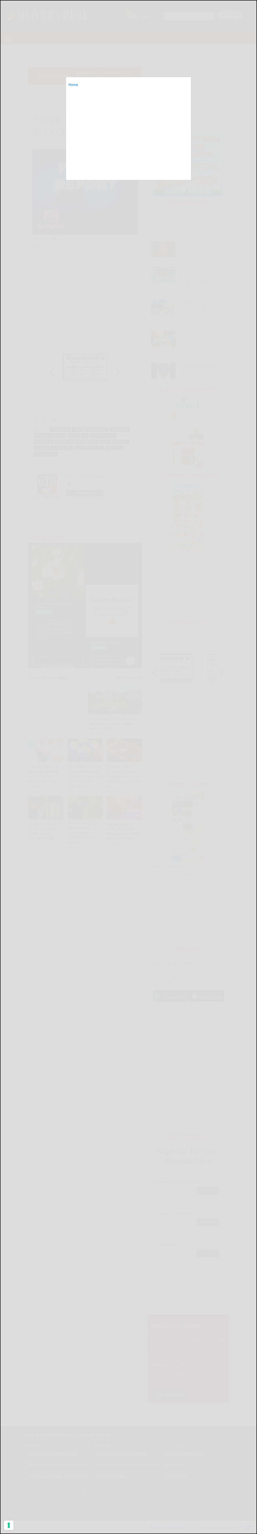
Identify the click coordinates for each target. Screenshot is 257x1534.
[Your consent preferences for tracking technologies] (9, 1525)
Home (73, 84)
